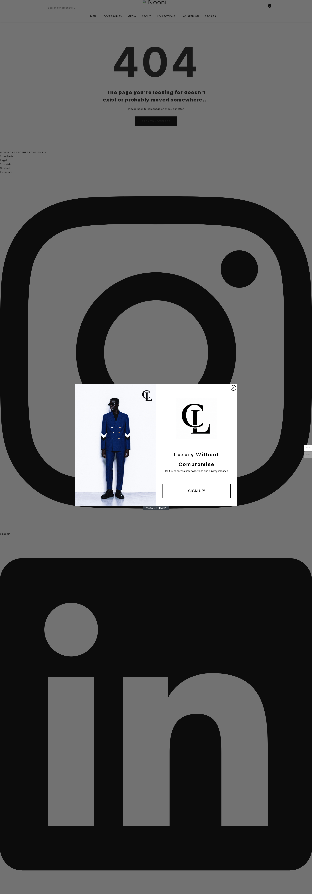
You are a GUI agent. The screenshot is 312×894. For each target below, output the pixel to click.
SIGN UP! (196, 491)
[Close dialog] (233, 387)
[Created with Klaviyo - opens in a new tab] (156, 508)
